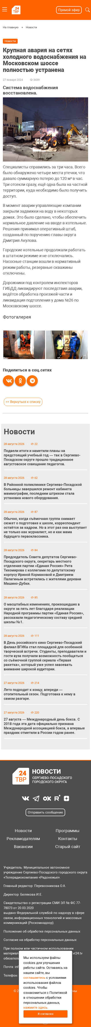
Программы (68, 830)
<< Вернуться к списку (23, 402)
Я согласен (45, 1013)
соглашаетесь (34, 978)
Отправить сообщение (45, 812)
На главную (11, 27)
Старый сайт (67, 846)
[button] (87, 10)
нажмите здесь (35, 1008)
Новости (31, 27)
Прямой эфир (69, 10)
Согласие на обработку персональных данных (40, 940)
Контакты (67, 838)
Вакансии (23, 846)
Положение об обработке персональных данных (42, 931)
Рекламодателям (23, 838)
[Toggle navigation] (4, 8)
